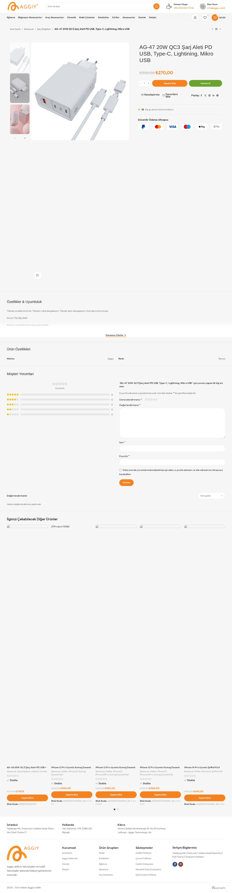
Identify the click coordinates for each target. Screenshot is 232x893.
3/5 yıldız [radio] (151, 399)
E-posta (124, 456)
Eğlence (103, 864)
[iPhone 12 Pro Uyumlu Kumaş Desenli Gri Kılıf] (116, 644)
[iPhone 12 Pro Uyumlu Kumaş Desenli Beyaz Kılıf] (71, 644)
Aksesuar (29, 28)
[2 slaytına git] (117, 809)
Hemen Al (205, 83)
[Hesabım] (195, 17)
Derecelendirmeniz (130, 399)
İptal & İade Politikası (146, 874)
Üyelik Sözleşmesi (144, 864)
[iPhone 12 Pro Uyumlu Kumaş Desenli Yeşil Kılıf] (160, 644)
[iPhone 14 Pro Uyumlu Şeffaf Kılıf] (204, 644)
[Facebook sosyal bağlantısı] (201, 95)
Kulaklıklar (104, 858)
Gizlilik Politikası (143, 853)
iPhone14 (206, 771)
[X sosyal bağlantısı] (205, 95)
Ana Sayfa (15, 28)
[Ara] (156, 6)
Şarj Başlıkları (44, 28)
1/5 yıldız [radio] (146, 399)
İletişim (65, 869)
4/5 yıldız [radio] (154, 399)
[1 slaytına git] (114, 809)
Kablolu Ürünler (39, 771)
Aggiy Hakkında (69, 858)
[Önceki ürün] (212, 29)
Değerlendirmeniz (129, 405)
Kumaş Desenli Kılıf (119, 774)
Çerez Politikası (143, 858)
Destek (65, 864)
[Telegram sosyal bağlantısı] (217, 95)
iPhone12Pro (102, 774)
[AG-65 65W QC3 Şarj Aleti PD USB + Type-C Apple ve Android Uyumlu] (27, 644)
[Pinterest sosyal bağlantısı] (209, 95)
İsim (122, 442)
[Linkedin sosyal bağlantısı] (213, 95)
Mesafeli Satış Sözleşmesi (148, 869)
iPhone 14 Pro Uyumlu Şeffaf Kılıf (202, 767)
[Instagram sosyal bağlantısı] (180, 864)
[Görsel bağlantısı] (23, 853)
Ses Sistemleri (106, 874)
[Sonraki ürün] (220, 29)
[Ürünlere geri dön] (216, 29)
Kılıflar (65, 771)
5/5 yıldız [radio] (156, 399)
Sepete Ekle (170, 83)
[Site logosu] (23, 6)
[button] (14, 138)
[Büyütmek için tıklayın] (37, 275)
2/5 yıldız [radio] (148, 399)
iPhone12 (73, 771)
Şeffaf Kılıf (217, 771)
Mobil (101, 853)
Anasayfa (67, 853)
